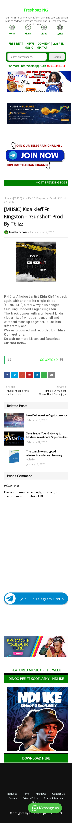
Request (12, 793)
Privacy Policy (30, 798)
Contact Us (58, 793)
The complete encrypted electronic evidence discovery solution (44, 455)
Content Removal (53, 798)
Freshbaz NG (36, 10)
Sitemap (36, 802)
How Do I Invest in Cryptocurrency (46, 415)
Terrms (13, 798)
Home (7, 198)
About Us (41, 793)
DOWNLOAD (49, 360)
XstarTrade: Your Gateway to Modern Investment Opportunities (47, 435)
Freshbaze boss (18, 232)
